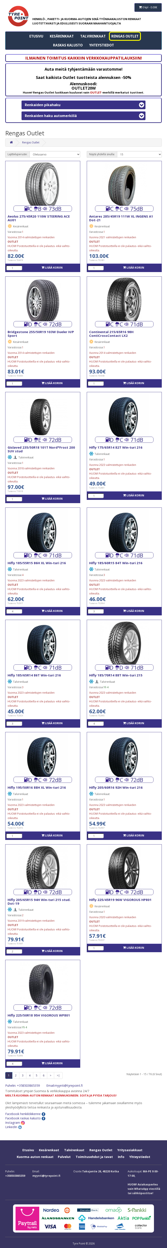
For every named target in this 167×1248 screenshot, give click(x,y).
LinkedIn (11, 1127)
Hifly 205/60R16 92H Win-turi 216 (116, 787)
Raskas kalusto (68, 45)
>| (58, 1075)
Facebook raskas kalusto (23, 1118)
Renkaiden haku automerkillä (51, 115)
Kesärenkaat (62, 36)
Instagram (13, 1122)
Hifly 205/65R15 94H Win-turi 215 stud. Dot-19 (39, 901)
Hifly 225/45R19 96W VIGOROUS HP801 (120, 899)
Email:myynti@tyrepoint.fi (64, 1085)
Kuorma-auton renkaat (35, 1157)
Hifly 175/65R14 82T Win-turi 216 (115, 447)
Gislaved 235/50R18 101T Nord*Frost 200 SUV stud (41, 449)
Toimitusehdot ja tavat (94, 1157)
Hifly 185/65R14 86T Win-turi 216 (34, 675)
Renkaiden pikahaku (42, 104)
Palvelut (64, 1157)
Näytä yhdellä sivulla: (102, 154)
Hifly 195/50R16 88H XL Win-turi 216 (37, 787)
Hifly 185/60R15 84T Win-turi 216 (115, 563)
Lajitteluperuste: (17, 154)
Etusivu (36, 36)
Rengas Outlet (125, 36)
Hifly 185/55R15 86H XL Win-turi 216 (37, 563)
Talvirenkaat (93, 36)
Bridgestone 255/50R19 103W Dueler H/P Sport (41, 334)
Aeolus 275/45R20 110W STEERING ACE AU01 (39, 218)
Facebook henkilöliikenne (23, 1114)
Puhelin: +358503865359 (22, 1085)
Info (121, 1157)
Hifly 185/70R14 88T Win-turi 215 (115, 675)
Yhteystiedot (101, 45)
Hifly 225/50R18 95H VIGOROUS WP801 (39, 1015)
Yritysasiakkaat (129, 1150)
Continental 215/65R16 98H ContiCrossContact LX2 (111, 334)
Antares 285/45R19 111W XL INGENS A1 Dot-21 (121, 218)
